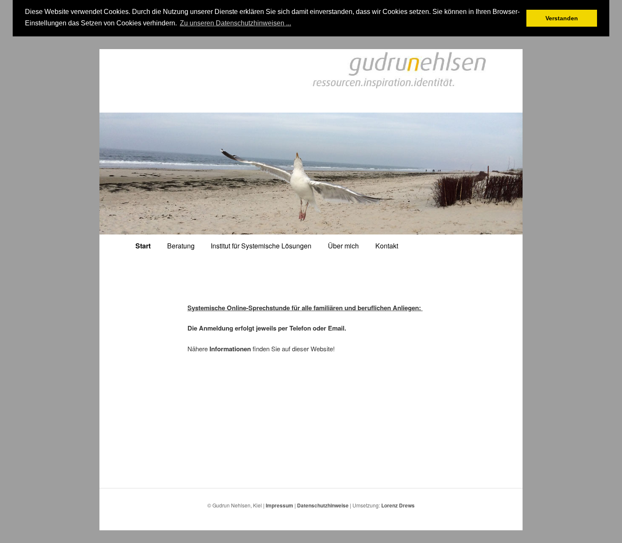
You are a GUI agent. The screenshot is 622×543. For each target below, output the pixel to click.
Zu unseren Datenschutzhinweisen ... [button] (235, 23)
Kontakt (386, 246)
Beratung (181, 246)
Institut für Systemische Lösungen (261, 246)
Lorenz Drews (398, 505)
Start (143, 246)
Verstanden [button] (561, 18)
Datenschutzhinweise (323, 505)
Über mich (343, 246)
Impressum (279, 505)
